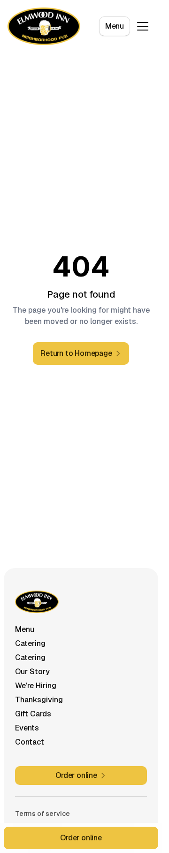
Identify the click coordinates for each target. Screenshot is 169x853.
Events (27, 728)
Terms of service (42, 813)
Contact (29, 742)
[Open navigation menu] (142, 26)
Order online (81, 838)
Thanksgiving (39, 700)
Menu (114, 26)
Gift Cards (33, 714)
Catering (30, 643)
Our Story (32, 671)
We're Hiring (35, 686)
